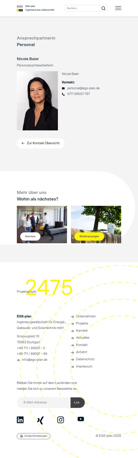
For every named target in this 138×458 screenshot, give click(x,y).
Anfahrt (81, 352)
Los (76, 402)
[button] (41, 143)
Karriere (82, 330)
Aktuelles (83, 337)
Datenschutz (85, 359)
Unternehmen (86, 316)
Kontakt (82, 345)
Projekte (82, 323)
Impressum (84, 366)
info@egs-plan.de (34, 359)
